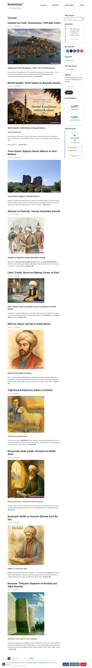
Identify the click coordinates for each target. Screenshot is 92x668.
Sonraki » (31, 658)
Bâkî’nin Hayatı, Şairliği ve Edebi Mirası (29, 324)
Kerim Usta (10, 26)
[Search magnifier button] (82, 19)
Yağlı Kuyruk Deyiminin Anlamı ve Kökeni (30, 390)
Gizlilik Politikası (69, 5)
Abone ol (69, 92)
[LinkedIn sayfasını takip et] (78, 50)
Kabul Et (66, 664)
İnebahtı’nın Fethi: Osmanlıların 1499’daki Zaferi (34, 23)
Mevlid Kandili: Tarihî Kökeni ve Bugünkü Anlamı (34, 83)
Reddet (83, 664)
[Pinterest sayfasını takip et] (74, 50)
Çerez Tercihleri (74, 664)
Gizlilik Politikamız (33, 662)
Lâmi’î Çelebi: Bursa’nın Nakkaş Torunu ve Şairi (33, 272)
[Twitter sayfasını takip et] (71, 50)
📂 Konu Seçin (70, 69)
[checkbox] (3, 664)
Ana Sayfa (43, 5)
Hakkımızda (55, 5)
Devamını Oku (38, 76)
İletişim (82, 5)
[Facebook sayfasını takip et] (67, 50)
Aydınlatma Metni (42, 662)
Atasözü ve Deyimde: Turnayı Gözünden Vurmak (34, 211)
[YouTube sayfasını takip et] (81, 50)
